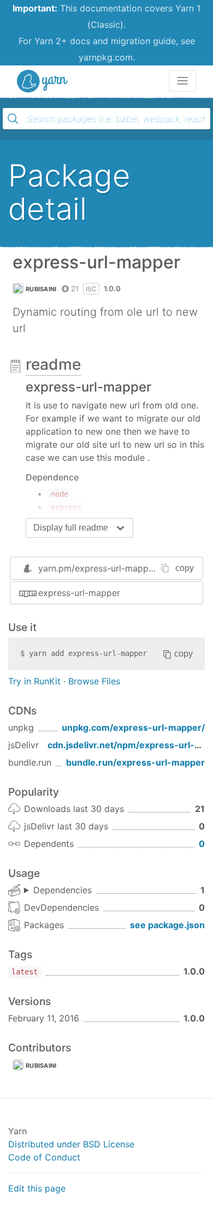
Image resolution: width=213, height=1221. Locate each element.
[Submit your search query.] (13, 119)
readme (53, 364)
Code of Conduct (44, 1157)
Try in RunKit (34, 681)
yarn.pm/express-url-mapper (97, 568)
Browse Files (94, 681)
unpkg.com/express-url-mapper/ (133, 727)
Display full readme (70, 527)
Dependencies (62, 890)
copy (184, 568)
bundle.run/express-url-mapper (135, 762)
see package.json (167, 924)
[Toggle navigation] (182, 81)
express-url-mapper (79, 592)
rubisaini (41, 289)
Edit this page (37, 1188)
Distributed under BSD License (71, 1144)
